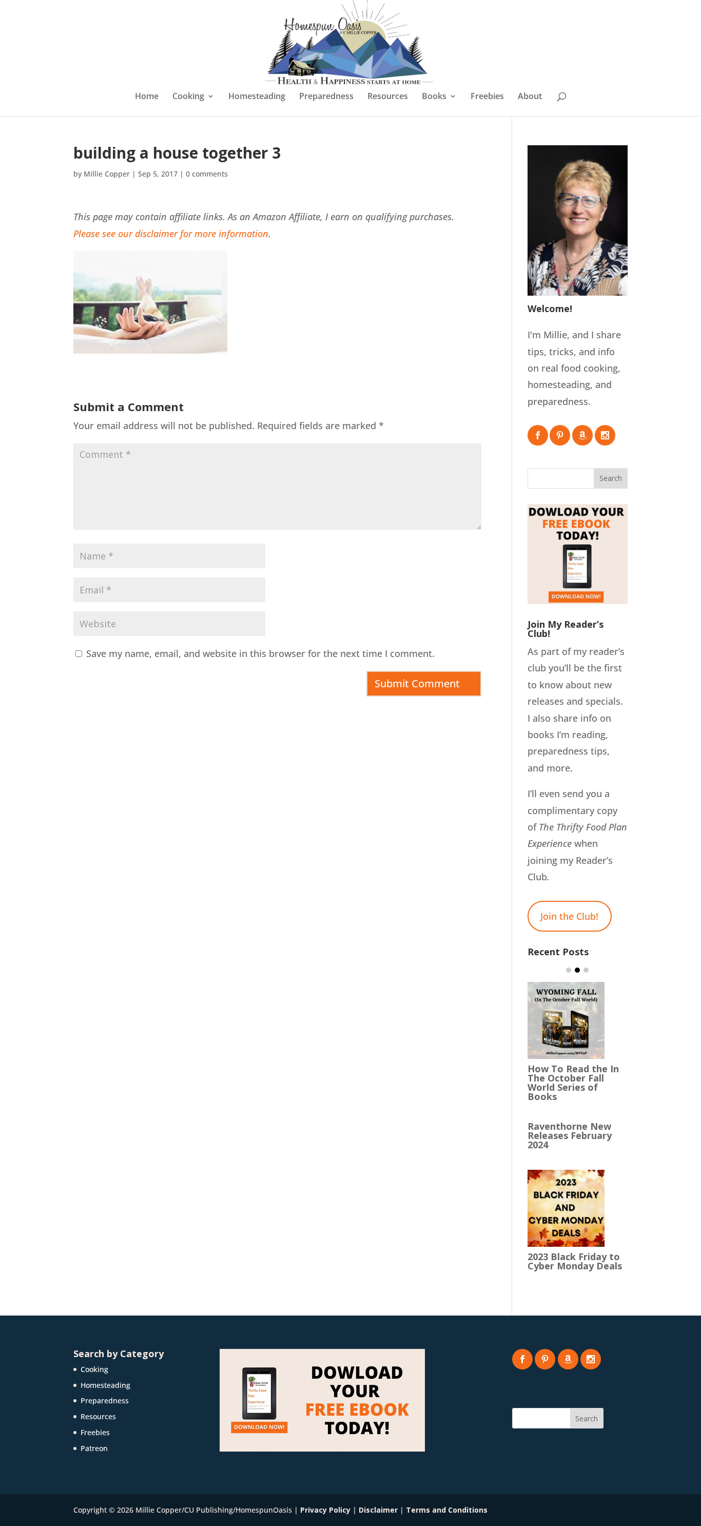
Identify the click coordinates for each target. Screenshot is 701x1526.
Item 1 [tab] (568, 970)
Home (147, 97)
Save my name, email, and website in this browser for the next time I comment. (260, 653)
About (530, 97)
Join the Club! (569, 916)
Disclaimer (378, 1510)
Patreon (94, 1448)
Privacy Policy (325, 1510)
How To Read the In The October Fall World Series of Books (573, 1082)
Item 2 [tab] (577, 970)
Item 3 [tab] (586, 970)
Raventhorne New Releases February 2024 (570, 1135)
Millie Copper (107, 174)
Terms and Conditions (447, 1510)
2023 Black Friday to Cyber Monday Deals (575, 1261)
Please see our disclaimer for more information (170, 233)
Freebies (487, 97)
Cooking (188, 97)
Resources (387, 97)
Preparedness (326, 97)
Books (434, 97)
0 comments (207, 174)
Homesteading (256, 97)
